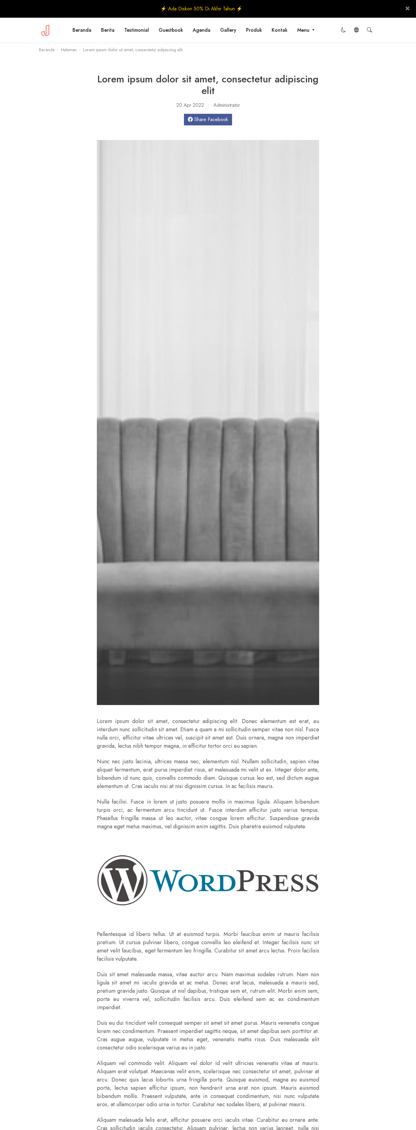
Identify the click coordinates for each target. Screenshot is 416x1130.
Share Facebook (210, 119)
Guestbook (171, 30)
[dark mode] (343, 30)
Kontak (279, 30)
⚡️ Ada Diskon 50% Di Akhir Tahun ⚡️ (201, 8)
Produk (254, 30)
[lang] (356, 30)
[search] (369, 30)
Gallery (228, 30)
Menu (304, 30)
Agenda (201, 30)
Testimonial (136, 30)
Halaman (69, 50)
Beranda (81, 30)
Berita (108, 30)
